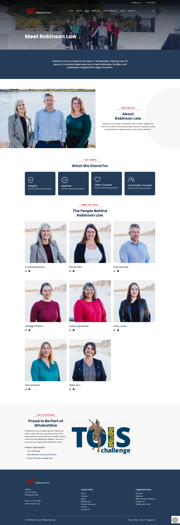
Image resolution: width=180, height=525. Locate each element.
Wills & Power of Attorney (145, 499)
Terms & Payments (88, 504)
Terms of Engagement (147, 520)
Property (139, 493)
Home (83, 493)
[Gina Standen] (46, 366)
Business (139, 496)
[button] (153, 11)
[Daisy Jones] (134, 307)
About (83, 499)
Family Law (140, 501)
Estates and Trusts (143, 504)
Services (84, 496)
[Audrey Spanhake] (90, 307)
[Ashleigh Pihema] (46, 307)
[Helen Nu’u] (90, 366)
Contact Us (85, 509)
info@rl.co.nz (35, 504)
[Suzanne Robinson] (46, 248)
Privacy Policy (133, 520)
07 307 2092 (36, 501)
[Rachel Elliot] (90, 248)
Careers (84, 507)
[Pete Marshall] (134, 248)
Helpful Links (86, 501)
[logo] (38, 10)
